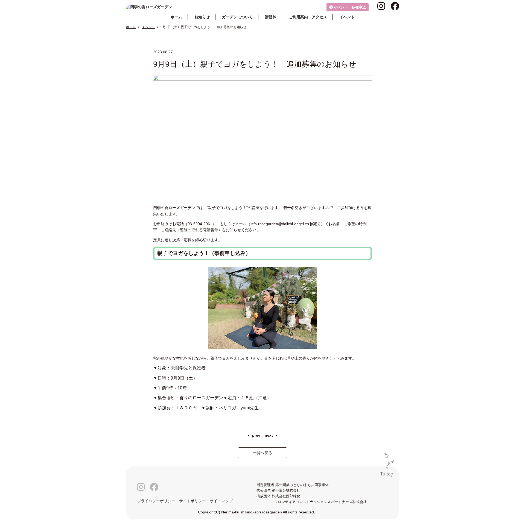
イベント (347, 17)
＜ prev (253, 435)
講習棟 (270, 17)
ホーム (176, 17)
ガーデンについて (237, 17)
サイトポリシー (192, 501)
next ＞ (271, 435)
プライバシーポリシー (156, 501)
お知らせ (202, 17)
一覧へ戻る (262, 453)
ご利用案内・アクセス (308, 17)
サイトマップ (221, 501)
